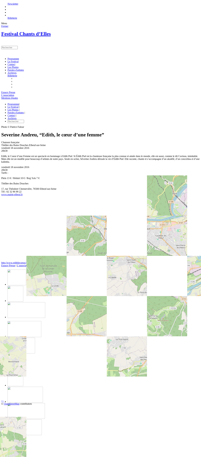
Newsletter (13, 4)
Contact (11, 64)
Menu (4, 23)
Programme (13, 58)
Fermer (4, 26)
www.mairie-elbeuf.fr (12, 194)
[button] (2, 401)
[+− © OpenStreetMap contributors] (100, 229)
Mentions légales (9, 98)
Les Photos (13, 67)
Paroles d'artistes (16, 70)
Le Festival (13, 61)
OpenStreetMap (11, 403)
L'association (7, 95)
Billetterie (12, 18)
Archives (12, 73)
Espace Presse (8, 92)
